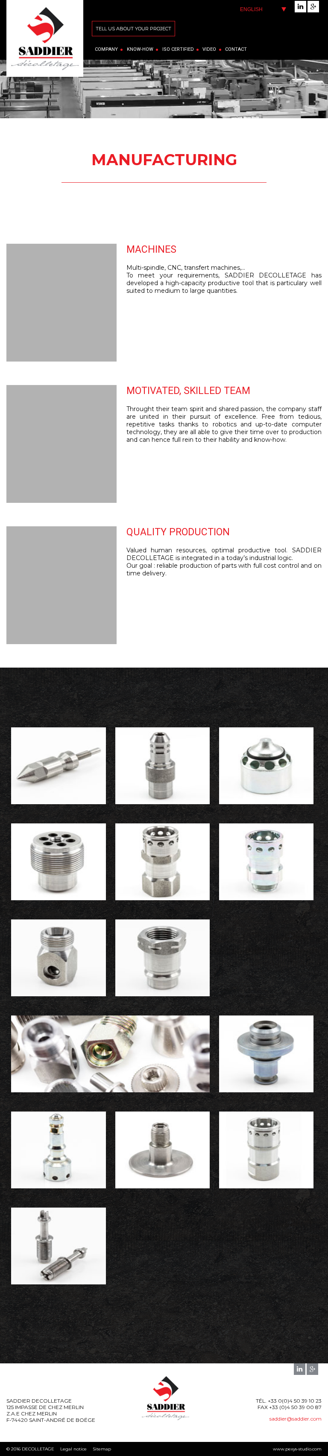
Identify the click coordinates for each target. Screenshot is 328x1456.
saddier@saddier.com (295, 1418)
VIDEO (209, 49)
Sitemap (102, 1449)
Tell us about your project (133, 29)
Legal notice (73, 1449)
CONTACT (236, 49)
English (251, 9)
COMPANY (106, 49)
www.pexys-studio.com (297, 1449)
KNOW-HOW (140, 49)
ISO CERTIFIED (178, 49)
